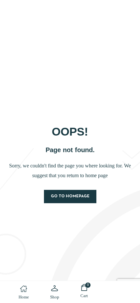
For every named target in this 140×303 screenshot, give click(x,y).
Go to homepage (70, 196)
